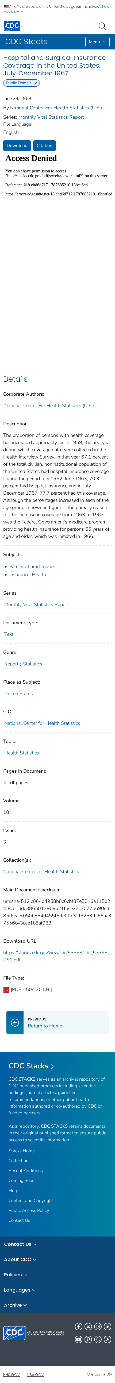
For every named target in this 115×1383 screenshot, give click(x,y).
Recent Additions (26, 1171)
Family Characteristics (32, 566)
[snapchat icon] (98, 1339)
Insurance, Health (27, 574)
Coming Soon (21, 1180)
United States (18, 693)
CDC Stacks (28, 1066)
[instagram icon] (98, 1326)
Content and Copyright (31, 1200)
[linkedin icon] (107, 1326)
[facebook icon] (78, 1326)
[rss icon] (107, 1339)
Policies (13, 1274)
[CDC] (12, 26)
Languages (17, 1289)
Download (17, 145)
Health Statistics (21, 753)
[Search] (103, 25)
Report (11, 664)
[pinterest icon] (88, 1339)
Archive (13, 1305)
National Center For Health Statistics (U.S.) (56, 108)
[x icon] (88, 1326)
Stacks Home (22, 1151)
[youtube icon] (78, 1339)
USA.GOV (35, 1374)
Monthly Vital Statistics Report (51, 117)
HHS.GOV (11, 1374)
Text (8, 634)
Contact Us (19, 1220)
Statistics (32, 664)
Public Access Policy (29, 1210)
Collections (19, 1161)
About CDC (17, 1259)
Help (13, 1191)
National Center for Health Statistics (42, 723)
